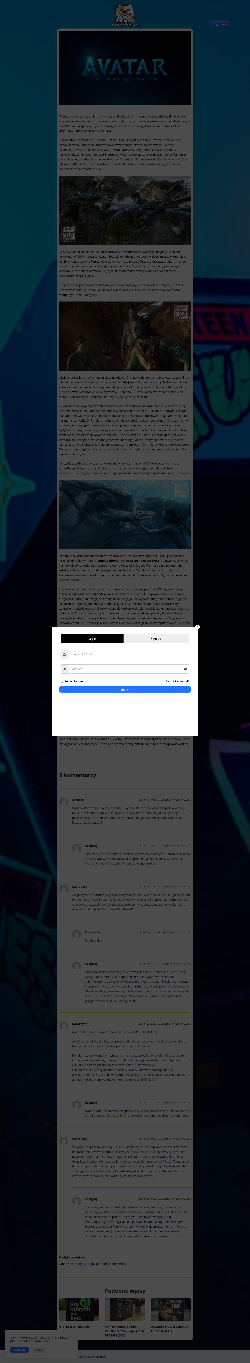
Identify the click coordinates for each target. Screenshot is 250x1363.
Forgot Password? (177, 681)
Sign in (125, 689)
